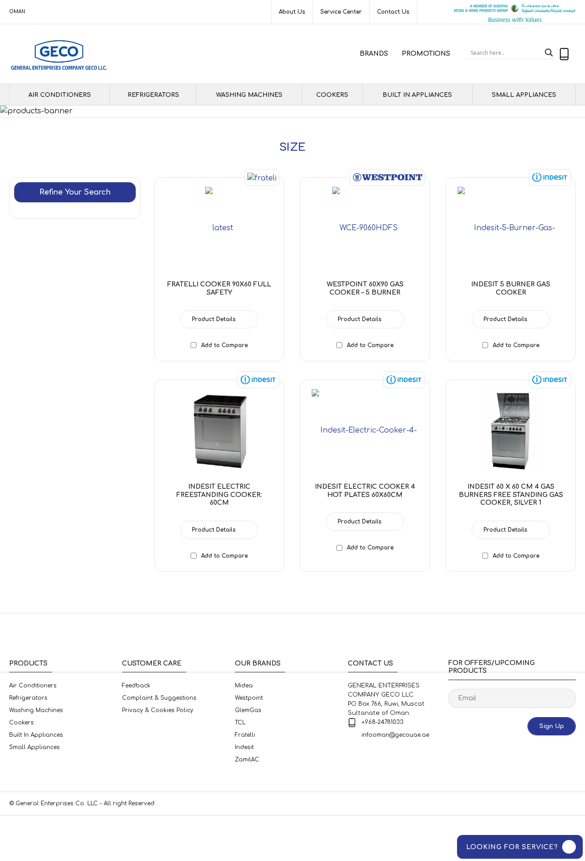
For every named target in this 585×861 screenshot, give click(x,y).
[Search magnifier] (548, 52)
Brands (374, 53)
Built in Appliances (417, 95)
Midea (244, 685)
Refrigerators (153, 95)
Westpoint (249, 698)
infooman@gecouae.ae (395, 735)
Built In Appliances (36, 735)
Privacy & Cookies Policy (157, 710)
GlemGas (248, 710)
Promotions (426, 53)
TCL (240, 722)
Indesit (244, 747)
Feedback (136, 685)
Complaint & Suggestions (159, 698)
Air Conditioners (33, 685)
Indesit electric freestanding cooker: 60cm (219, 494)
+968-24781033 (383, 722)
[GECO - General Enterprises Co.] (61, 54)
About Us (292, 12)
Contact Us (393, 12)
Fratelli (245, 735)
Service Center (341, 12)
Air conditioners (59, 95)
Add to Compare (224, 345)
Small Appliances (524, 95)
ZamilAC (247, 759)
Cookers (332, 95)
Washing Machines (249, 95)
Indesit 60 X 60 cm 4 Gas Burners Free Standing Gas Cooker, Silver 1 (511, 494)
